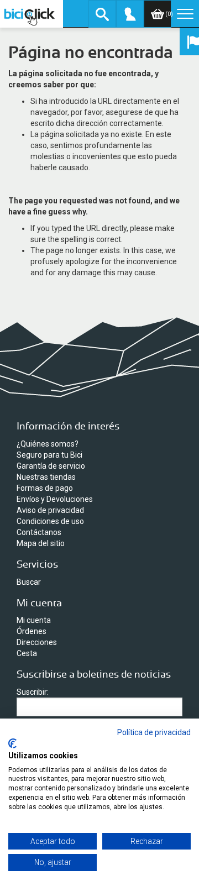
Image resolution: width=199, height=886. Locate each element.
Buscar (29, 582)
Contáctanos (39, 532)
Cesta (27, 653)
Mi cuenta (34, 620)
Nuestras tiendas (46, 477)
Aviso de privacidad (50, 510)
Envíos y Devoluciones (55, 499)
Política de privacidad (154, 732)
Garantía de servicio (51, 466)
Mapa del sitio (41, 543)
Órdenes (31, 631)
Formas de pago (45, 488)
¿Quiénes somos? (47, 443)
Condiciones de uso (50, 521)
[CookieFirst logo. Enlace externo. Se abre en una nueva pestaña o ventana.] (12, 743)
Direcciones (37, 642)
